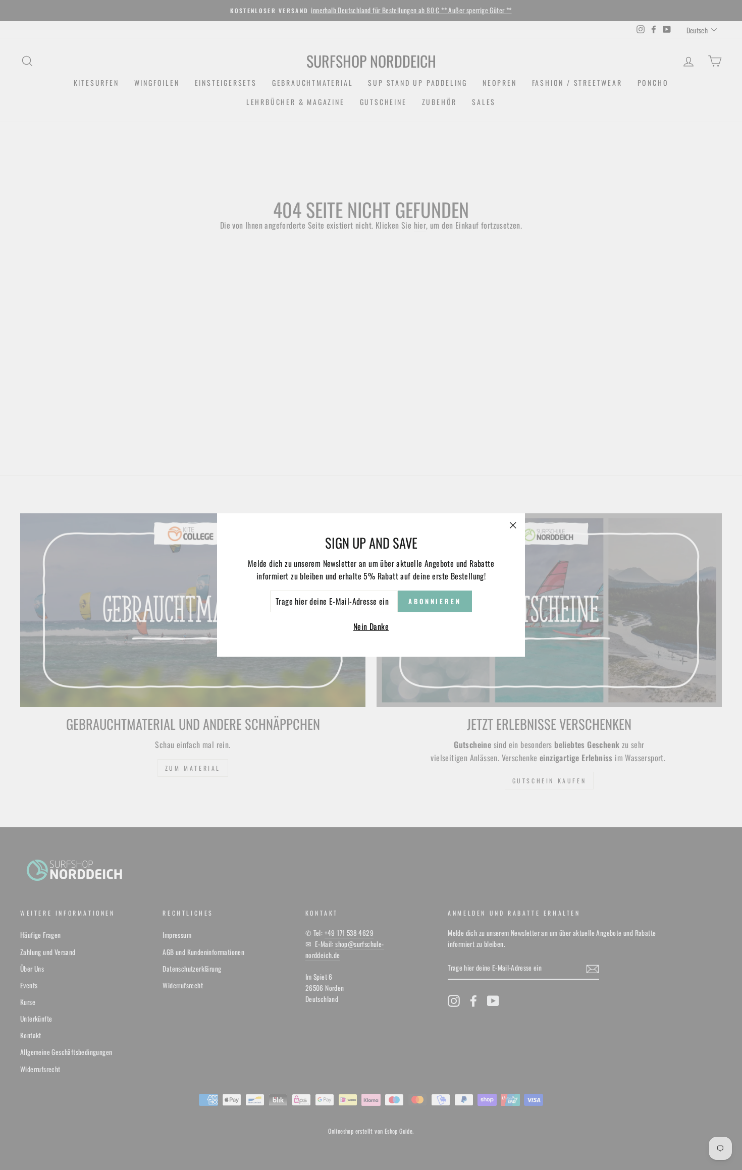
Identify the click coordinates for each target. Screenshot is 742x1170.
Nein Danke (371, 626)
